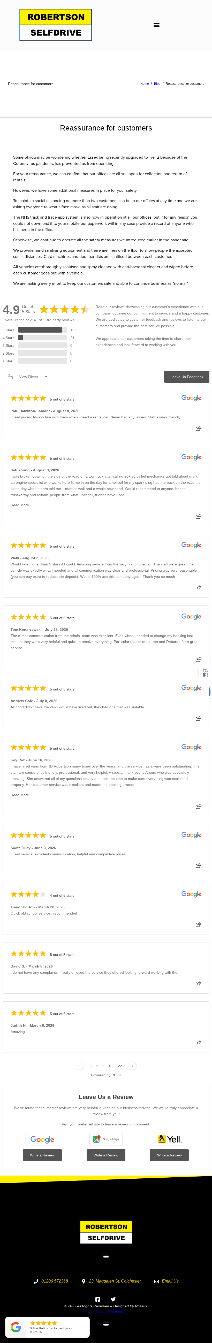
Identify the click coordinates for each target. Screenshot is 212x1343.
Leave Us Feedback (186, 377)
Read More (20, 505)
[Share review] (198, 430)
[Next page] (132, 1066)
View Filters (28, 377)
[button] (156, 25)
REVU (116, 1075)
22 (120, 1066)
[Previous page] (80, 1066)
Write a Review (42, 1155)
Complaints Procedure (106, 1311)
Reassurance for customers (30, 84)
